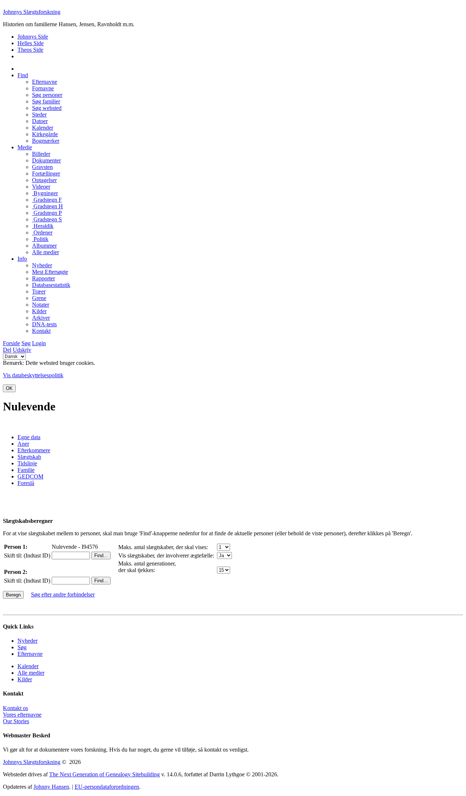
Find (22, 75)
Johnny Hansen (51, 787)
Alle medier (30, 673)
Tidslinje (27, 463)
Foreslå (25, 483)
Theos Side (30, 50)
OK (9, 388)
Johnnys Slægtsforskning (31, 12)
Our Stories (16, 721)
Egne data (28, 437)
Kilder (24, 679)
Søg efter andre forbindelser (63, 594)
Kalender (28, 666)
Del (7, 350)
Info (22, 259)
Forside (11, 343)
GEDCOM (30, 476)
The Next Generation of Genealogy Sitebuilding (104, 774)
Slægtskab (29, 457)
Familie (26, 470)
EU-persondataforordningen (107, 787)
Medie (24, 147)
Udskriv (22, 350)
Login (39, 343)
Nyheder (27, 641)
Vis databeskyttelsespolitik (33, 375)
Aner (23, 444)
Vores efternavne (22, 715)
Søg (26, 343)
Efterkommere (33, 450)
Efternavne (30, 654)
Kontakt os (15, 708)
